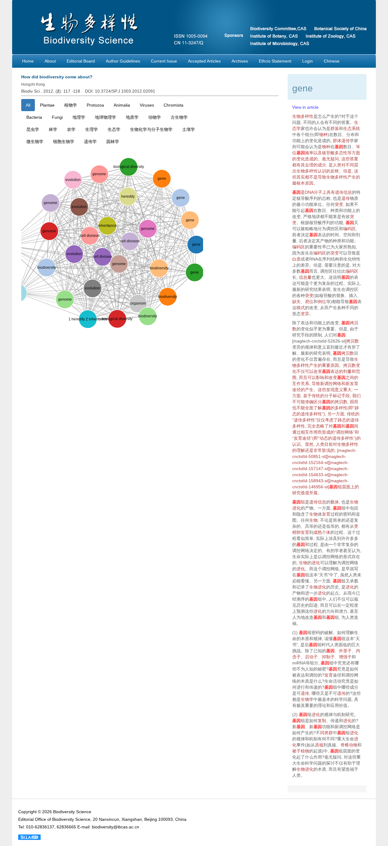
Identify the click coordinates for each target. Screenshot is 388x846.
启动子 (311, 656)
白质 (296, 259)
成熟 (317, 532)
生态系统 (351, 128)
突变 (339, 204)
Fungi (57, 117)
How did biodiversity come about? (56, 76)
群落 (334, 128)
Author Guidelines (123, 61)
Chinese (332, 61)
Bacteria (34, 117)
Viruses (147, 105)
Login (307, 61)
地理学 (78, 117)
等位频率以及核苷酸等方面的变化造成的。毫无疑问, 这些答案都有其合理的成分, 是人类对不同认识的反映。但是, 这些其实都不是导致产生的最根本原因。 (326, 165)
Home (28, 61)
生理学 (91, 129)
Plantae (47, 105)
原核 (319, 744)
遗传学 (90, 141)
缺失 (296, 301)
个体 (326, 532)
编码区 (349, 228)
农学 (71, 129)
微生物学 (34, 141)
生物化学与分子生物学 (151, 129)
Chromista (173, 105)
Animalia (122, 105)
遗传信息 (317, 502)
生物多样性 (302, 116)
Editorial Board (81, 61)
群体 (337, 140)
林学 (53, 129)
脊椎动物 (348, 744)
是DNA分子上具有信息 (322, 192)
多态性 (341, 152)
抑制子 (328, 656)
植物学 (70, 105)
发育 (354, 383)
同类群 (326, 732)
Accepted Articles (204, 61)
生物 (354, 502)
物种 (323, 134)
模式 (300, 307)
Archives (240, 61)
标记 (337, 395)
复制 (322, 720)
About (50, 61)
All (28, 105)
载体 (334, 502)
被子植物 (300, 751)
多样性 (302, 365)
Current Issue (164, 61)
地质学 (132, 117)
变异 (305, 313)
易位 (309, 301)
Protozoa (95, 105)
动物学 (154, 117)
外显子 (345, 650)
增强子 (345, 656)
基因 (339, 146)
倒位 (322, 301)
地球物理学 (105, 117)
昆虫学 (32, 129)
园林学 (112, 141)
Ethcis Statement (275, 61)
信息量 (305, 277)
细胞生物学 (63, 141)
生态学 (114, 129)
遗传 (345, 140)
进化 (296, 508)
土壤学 (188, 129)
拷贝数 (352, 341)
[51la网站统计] (29, 836)
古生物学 (179, 117)
